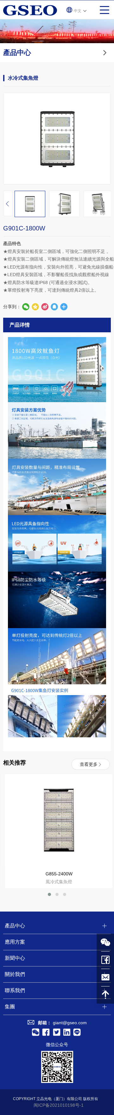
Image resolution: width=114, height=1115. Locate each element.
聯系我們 (15, 990)
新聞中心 (15, 958)
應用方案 (15, 942)
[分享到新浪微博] (45, 306)
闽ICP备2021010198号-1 (59, 1105)
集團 (10, 1006)
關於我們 (15, 974)
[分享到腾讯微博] (35, 306)
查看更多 (89, 764)
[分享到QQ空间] (54, 306)
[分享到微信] (26, 306)
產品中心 (15, 925)
